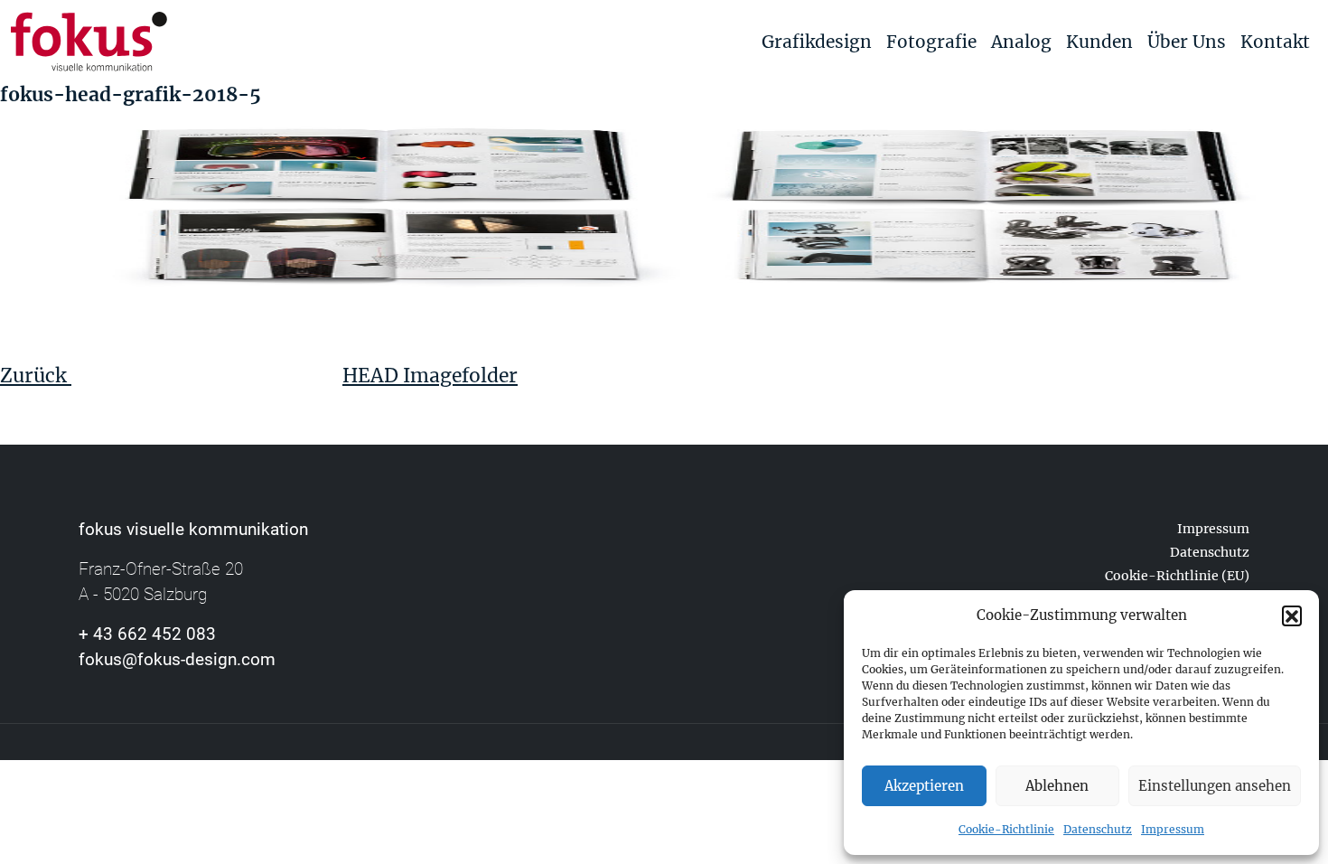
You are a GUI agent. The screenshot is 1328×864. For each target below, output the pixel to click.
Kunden (1099, 41)
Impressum (1172, 829)
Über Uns (1186, 41)
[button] (1292, 615)
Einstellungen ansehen (1214, 785)
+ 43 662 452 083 (147, 634)
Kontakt (1275, 41)
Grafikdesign (817, 41)
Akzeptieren (924, 785)
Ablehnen (1057, 785)
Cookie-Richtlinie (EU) (1177, 576)
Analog (1021, 41)
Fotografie (931, 41)
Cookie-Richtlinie (1006, 829)
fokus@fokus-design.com (177, 659)
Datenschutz (1097, 829)
